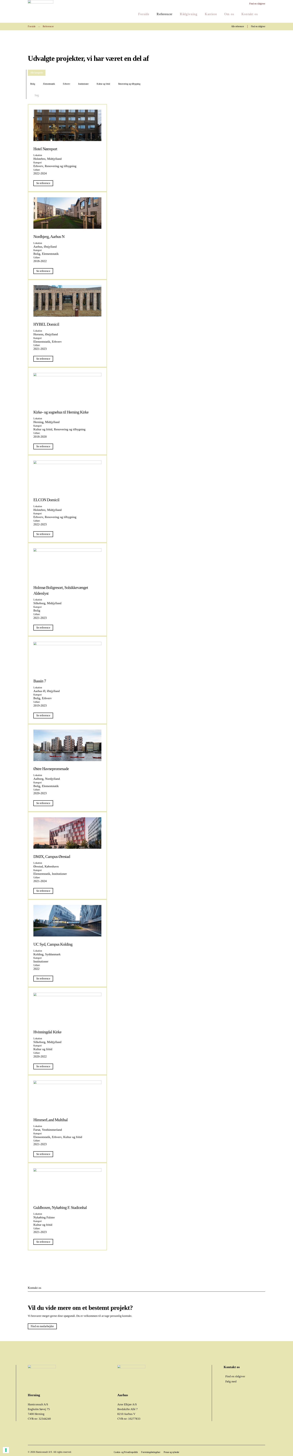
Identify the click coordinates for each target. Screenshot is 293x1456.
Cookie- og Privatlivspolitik (126, 1452)
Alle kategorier (36, 72)
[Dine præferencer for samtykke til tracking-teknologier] (6, 1450)
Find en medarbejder (42, 1326)
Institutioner (83, 84)
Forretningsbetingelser (150, 1452)
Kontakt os (249, 14)
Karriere (211, 14)
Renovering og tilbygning (129, 84)
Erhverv (66, 84)
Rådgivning (188, 14)
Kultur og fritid (103, 84)
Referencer (164, 14)
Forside (143, 14)
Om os (229, 14)
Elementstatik (49, 84)
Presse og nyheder (171, 1452)
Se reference (43, 183)
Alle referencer (237, 26)
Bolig (32, 84)
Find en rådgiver (257, 3)
